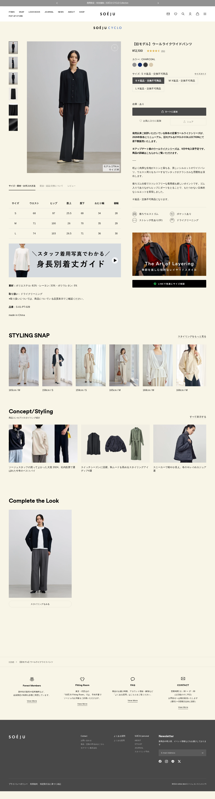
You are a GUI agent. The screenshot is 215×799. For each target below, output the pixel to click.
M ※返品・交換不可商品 (182, 80)
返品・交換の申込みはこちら (92, 744)
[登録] (202, 753)
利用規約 (34, 784)
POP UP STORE (16, 16)
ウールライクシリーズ (165, 149)
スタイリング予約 (142, 752)
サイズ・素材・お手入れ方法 (22, 186)
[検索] (183, 14)
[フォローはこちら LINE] (172, 761)
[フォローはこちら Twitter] (179, 761)
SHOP (82, 12)
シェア (190, 122)
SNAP (21, 12)
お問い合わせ (86, 740)
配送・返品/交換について (51, 186)
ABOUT (71, 12)
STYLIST (138, 744)
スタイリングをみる (40, 604)
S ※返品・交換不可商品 (148, 80)
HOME (11, 662)
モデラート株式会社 (89, 748)
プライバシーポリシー (18, 784)
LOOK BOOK (34, 12)
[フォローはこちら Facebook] (160, 761)
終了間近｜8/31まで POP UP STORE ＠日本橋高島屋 (107, 3)
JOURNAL (49, 12)
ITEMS (12, 12)
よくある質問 (119, 740)
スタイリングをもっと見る (192, 336)
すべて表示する (198, 416)
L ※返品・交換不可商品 (148, 88)
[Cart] (197, 13)
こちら (149, 153)
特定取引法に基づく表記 (50, 784)
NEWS (61, 12)
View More (32, 701)
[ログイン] (190, 13)
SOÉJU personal (142, 736)
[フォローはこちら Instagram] (166, 761)
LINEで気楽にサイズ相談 (171, 283)
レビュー (71, 186)
